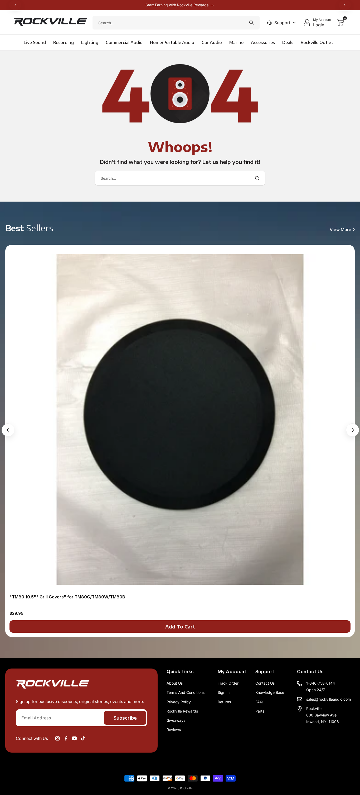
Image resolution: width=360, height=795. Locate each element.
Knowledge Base (269, 692)
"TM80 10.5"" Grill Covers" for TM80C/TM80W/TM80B (67, 596)
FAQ (259, 702)
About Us (175, 683)
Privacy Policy (179, 702)
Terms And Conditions (186, 692)
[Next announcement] (345, 5)
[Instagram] (57, 738)
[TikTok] (83, 738)
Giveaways (176, 720)
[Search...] (251, 22)
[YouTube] (74, 738)
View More (340, 229)
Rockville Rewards (182, 711)
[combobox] (176, 23)
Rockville (186, 788)
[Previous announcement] (15, 5)
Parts (259, 711)
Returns (224, 702)
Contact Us (265, 683)
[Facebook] (66, 738)
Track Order (228, 683)
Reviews (174, 729)
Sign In (224, 692)
